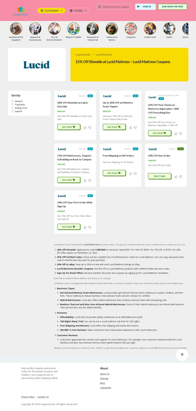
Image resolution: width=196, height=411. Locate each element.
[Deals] (169, 29)
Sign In (147, 6)
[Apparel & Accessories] (35, 29)
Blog (102, 383)
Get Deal (67, 126)
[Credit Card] (150, 29)
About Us (104, 373)
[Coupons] (131, 29)
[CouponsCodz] (21, 10)
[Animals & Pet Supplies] (16, 29)
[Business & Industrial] (92, 29)
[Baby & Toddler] (73, 29)
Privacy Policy (28, 396)
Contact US (43, 396)
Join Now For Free (172, 6)
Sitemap (104, 378)
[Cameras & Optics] (111, 29)
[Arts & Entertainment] (54, 29)
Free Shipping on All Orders (118, 155)
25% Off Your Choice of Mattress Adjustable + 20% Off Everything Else (163, 108)
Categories (105, 387)
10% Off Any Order (159, 155)
